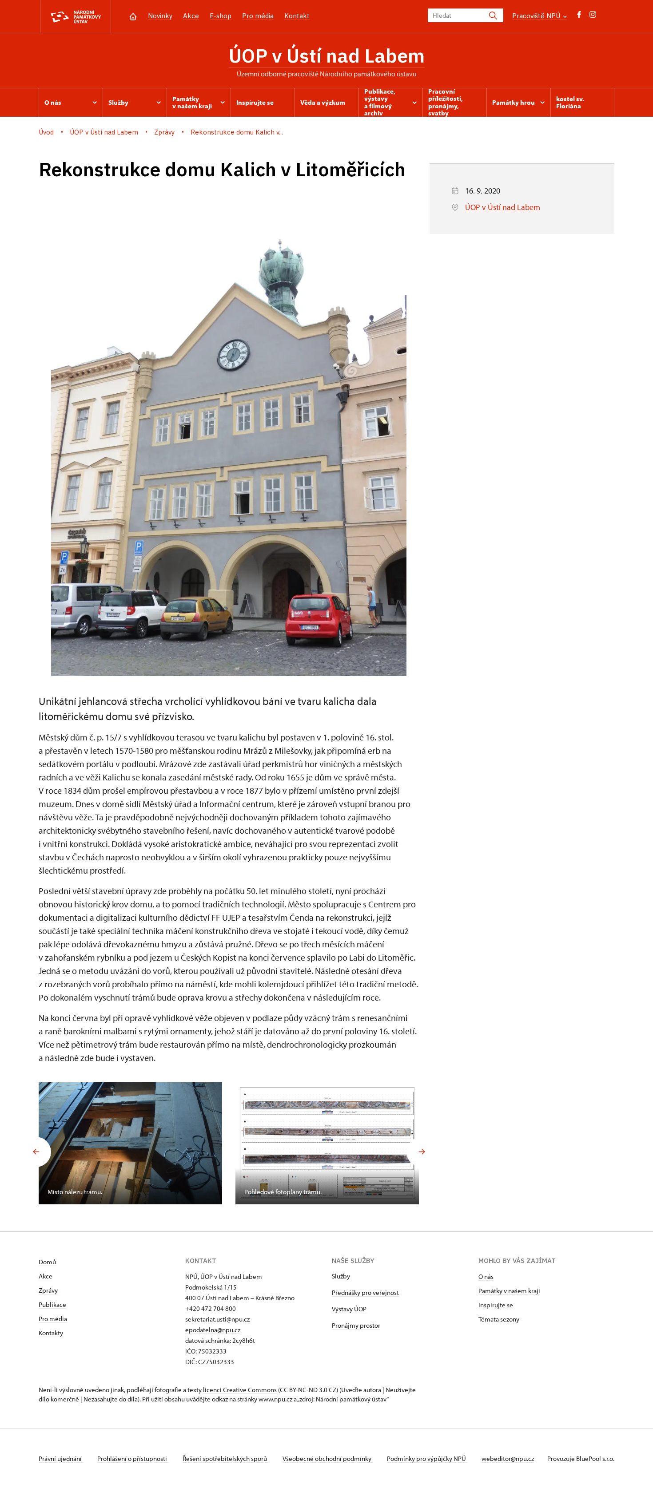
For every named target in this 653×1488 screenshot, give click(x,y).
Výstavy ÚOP (349, 1309)
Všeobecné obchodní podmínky (328, 1458)
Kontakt (297, 16)
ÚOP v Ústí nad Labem (327, 55)
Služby (341, 1276)
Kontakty (51, 1333)
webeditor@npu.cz (508, 1458)
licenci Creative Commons (240, 1389)
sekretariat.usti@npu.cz (217, 1319)
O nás (486, 1276)
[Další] (421, 1152)
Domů (47, 1262)
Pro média (258, 16)
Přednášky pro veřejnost (365, 1292)
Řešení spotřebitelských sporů (225, 1458)
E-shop (220, 16)
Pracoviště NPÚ (537, 16)
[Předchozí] (36, 1152)
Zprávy (48, 1290)
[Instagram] (592, 16)
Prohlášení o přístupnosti (132, 1458)
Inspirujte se (495, 1305)
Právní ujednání (61, 1458)
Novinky (160, 16)
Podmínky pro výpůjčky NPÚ (427, 1458)
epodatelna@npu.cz (212, 1330)
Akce (191, 16)
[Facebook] (579, 16)
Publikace (52, 1304)
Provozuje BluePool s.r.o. (580, 1458)
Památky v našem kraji (509, 1290)
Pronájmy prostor (356, 1325)
